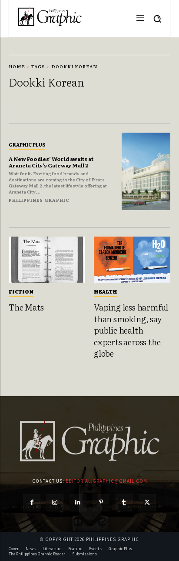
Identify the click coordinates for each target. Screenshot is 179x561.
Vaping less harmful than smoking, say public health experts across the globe (131, 330)
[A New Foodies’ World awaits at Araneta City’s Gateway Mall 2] (146, 171)
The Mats (26, 307)
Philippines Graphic (39, 200)
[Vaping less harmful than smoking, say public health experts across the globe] (132, 260)
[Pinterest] (101, 502)
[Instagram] (54, 502)
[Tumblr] (124, 502)
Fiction (21, 291)
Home (17, 66)
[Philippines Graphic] (49, 16)
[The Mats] (47, 260)
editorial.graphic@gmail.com (106, 481)
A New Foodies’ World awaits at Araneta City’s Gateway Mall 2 (51, 162)
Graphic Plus (27, 144)
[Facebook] (31, 502)
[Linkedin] (78, 502)
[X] (147, 502)
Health (105, 291)
